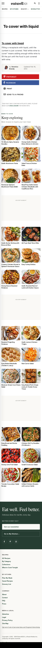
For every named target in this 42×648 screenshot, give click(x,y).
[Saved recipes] (39, 3)
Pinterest (10, 77)
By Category (6, 561)
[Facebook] (4, 541)
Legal (4, 617)
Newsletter (35, 9)
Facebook (10, 83)
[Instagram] (16, 541)
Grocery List (6, 584)
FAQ (3, 601)
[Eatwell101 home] (19, 3)
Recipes (4, 9)
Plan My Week (7, 578)
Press (4, 604)
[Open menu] (3, 3)
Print (9, 89)
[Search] (35, 3)
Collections (6, 564)
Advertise (5, 614)
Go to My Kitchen (12, 534)
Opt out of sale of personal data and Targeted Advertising (21, 627)
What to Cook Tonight (10, 567)
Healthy (24, 9)
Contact (5, 598)
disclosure (13, 106)
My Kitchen (14, 9)
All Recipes (6, 558)
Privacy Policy (7, 620)
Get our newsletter (11, 527)
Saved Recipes (7, 581)
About (4, 594)
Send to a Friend (14, 94)
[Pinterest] (10, 541)
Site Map (5, 623)
